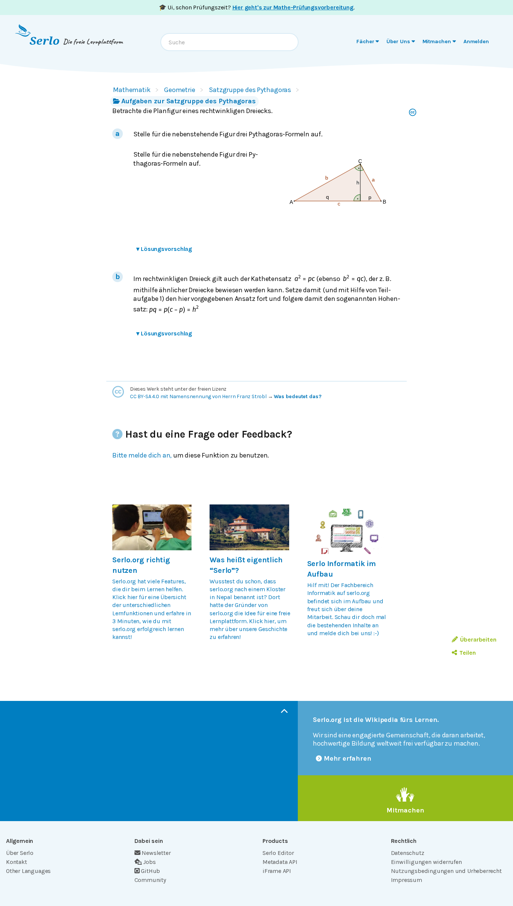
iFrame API (277, 870)
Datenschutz (407, 852)
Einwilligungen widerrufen (426, 861)
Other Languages (28, 870)
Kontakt (16, 861)
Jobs (149, 861)
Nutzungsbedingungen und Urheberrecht (446, 870)
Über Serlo (19, 852)
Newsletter (156, 852)
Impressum (406, 879)
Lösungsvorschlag (164, 248)
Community (150, 879)
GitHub (150, 870)
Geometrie (179, 90)
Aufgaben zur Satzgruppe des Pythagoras (188, 101)
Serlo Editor (278, 852)
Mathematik (132, 90)
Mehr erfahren (347, 758)
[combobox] (229, 42)
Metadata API (280, 861)
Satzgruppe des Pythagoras (250, 90)
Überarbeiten (478, 639)
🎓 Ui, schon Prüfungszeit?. (257, 7)
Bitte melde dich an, (142, 455)
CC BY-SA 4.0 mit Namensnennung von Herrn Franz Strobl (198, 396)
